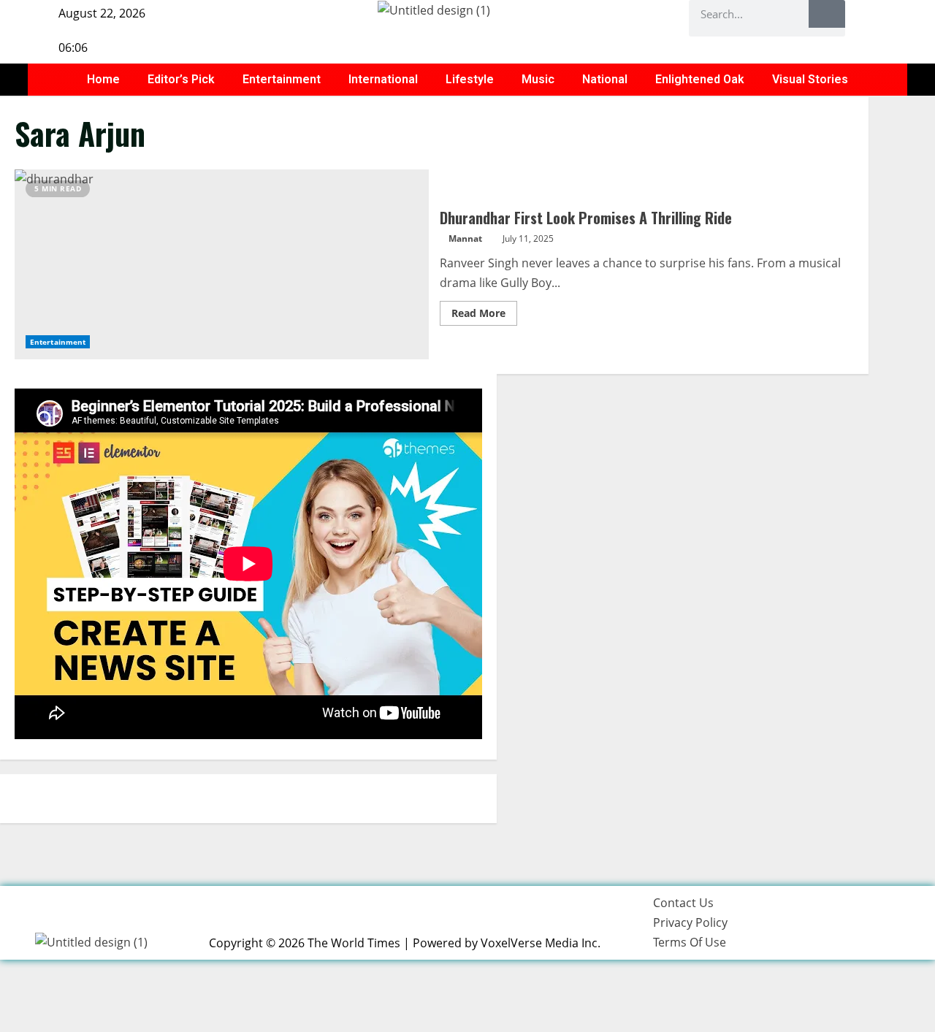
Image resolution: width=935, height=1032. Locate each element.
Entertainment (282, 79)
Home (103, 79)
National (604, 79)
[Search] (827, 14)
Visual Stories (810, 79)
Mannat (465, 238)
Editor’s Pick (181, 79)
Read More (484, 310)
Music (538, 79)
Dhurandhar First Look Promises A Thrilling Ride (222, 264)
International (383, 79)
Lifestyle (470, 79)
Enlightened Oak (699, 79)
